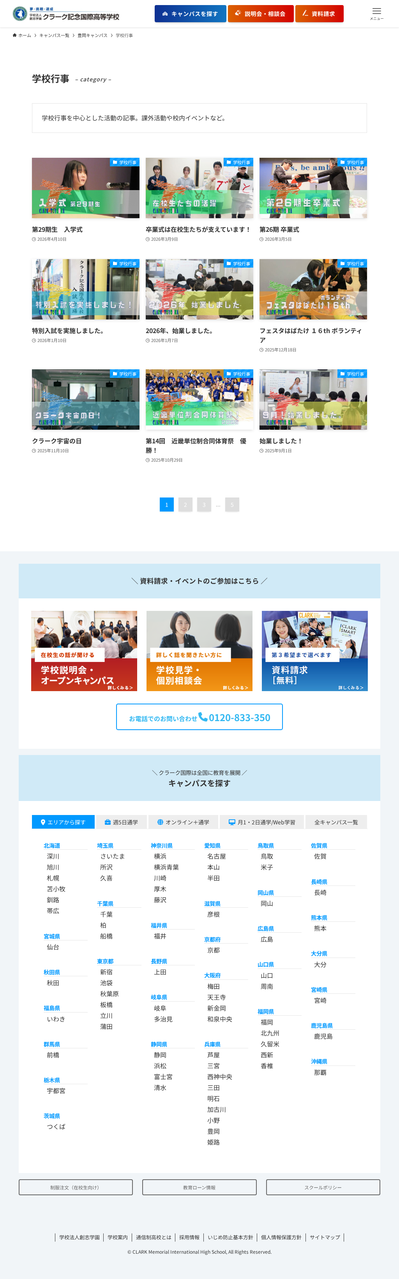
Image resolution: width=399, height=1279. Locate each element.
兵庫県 (212, 1044)
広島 (267, 939)
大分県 (319, 953)
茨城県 (52, 1115)
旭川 (53, 866)
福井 (160, 935)
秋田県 (52, 972)
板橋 (106, 1004)
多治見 (163, 1018)
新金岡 (216, 1008)
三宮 (213, 1065)
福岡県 (266, 1011)
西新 (267, 1054)
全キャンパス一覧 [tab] (336, 822)
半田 (213, 877)
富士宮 (163, 1076)
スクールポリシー (323, 1187)
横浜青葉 (166, 866)
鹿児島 (323, 1036)
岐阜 (160, 1008)
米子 (267, 866)
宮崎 (320, 1000)
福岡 (267, 1022)
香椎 (267, 1065)
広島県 (266, 928)
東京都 (105, 961)
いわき (56, 1018)
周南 (267, 986)
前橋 (53, 1054)
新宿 (106, 971)
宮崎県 (319, 989)
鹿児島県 (322, 1025)
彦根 (213, 914)
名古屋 (216, 856)
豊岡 (213, 1131)
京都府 (212, 939)
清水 (160, 1087)
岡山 (267, 903)
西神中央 (219, 1076)
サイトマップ (325, 1237)
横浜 (160, 856)
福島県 (52, 1008)
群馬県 (52, 1044)
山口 (267, 975)
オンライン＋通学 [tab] (187, 822)
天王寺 (216, 997)
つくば (56, 1126)
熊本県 (319, 917)
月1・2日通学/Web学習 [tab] (266, 822)
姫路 (213, 1142)
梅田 (213, 986)
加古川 (216, 1109)
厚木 (160, 888)
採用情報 (189, 1237)
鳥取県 (266, 845)
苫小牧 (56, 888)
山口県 (266, 964)
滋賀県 (212, 903)
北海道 (52, 845)
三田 (213, 1087)
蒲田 (106, 1026)
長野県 (159, 961)
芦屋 (213, 1054)
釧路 (53, 899)
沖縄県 (319, 1061)
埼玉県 (105, 845)
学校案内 (118, 1237)
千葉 (106, 914)
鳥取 (267, 856)
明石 (213, 1098)
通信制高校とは (153, 1237)
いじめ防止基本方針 (230, 1237)
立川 (106, 1015)
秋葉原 (109, 993)
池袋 (106, 982)
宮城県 (52, 936)
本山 (213, 866)
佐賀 (320, 856)
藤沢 (160, 899)
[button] (377, 13)
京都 (213, 949)
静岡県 (159, 1044)
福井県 (159, 925)
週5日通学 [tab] (125, 822)
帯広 (53, 910)
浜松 (160, 1065)
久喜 (106, 877)
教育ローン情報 (199, 1187)
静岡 (160, 1054)
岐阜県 (159, 997)
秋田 (53, 982)
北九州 (270, 1032)
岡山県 (266, 892)
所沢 (106, 866)
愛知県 (212, 845)
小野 (213, 1120)
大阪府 (212, 975)
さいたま (112, 856)
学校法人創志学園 (79, 1237)
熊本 (320, 928)
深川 (53, 856)
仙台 (53, 946)
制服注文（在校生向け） (76, 1187)
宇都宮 (56, 1090)
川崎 (160, 877)
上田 (160, 971)
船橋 (106, 935)
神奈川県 (162, 845)
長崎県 (319, 881)
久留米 (270, 1043)
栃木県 (52, 1080)
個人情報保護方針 (281, 1237)
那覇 (320, 1072)
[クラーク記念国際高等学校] (65, 13)
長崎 (320, 892)
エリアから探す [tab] (67, 822)
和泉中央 (219, 1018)
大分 (320, 964)
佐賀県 (319, 845)
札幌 (53, 877)
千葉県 (105, 903)
